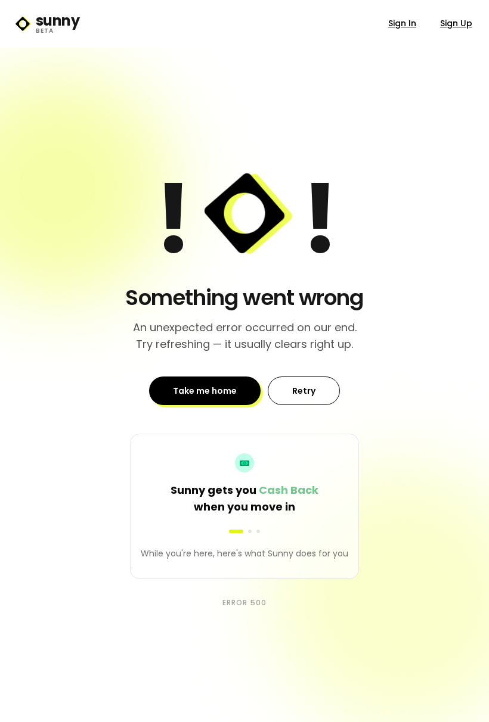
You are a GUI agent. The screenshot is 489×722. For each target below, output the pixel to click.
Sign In (402, 23)
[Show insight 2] (244, 531)
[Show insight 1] (231, 531)
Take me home (205, 391)
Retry (303, 391)
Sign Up (456, 23)
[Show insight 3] (258, 531)
